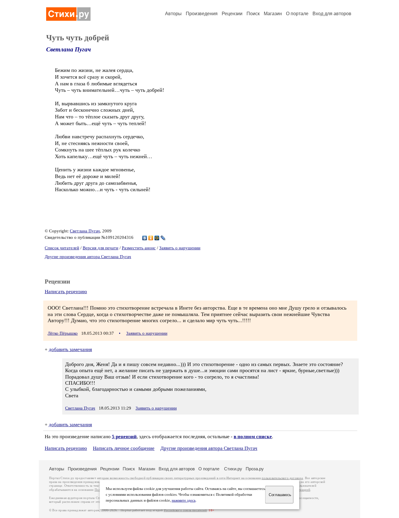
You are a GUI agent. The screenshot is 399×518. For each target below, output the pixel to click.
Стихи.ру (233, 468)
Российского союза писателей (185, 510)
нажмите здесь (184, 500)
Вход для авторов (332, 13)
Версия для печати (100, 248)
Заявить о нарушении (179, 248)
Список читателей (62, 248)
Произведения (202, 13)
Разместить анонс (139, 248)
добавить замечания (70, 349)
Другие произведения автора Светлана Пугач (88, 256)
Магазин (273, 13)
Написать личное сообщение (124, 448)
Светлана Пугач (68, 49)
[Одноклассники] (151, 238)
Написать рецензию (66, 291)
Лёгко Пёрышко (63, 333)
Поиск (253, 13)
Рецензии (232, 13)
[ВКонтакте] (145, 238)
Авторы (173, 13)
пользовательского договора (282, 478)
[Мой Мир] (157, 238)
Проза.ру (255, 468)
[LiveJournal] (163, 238)
